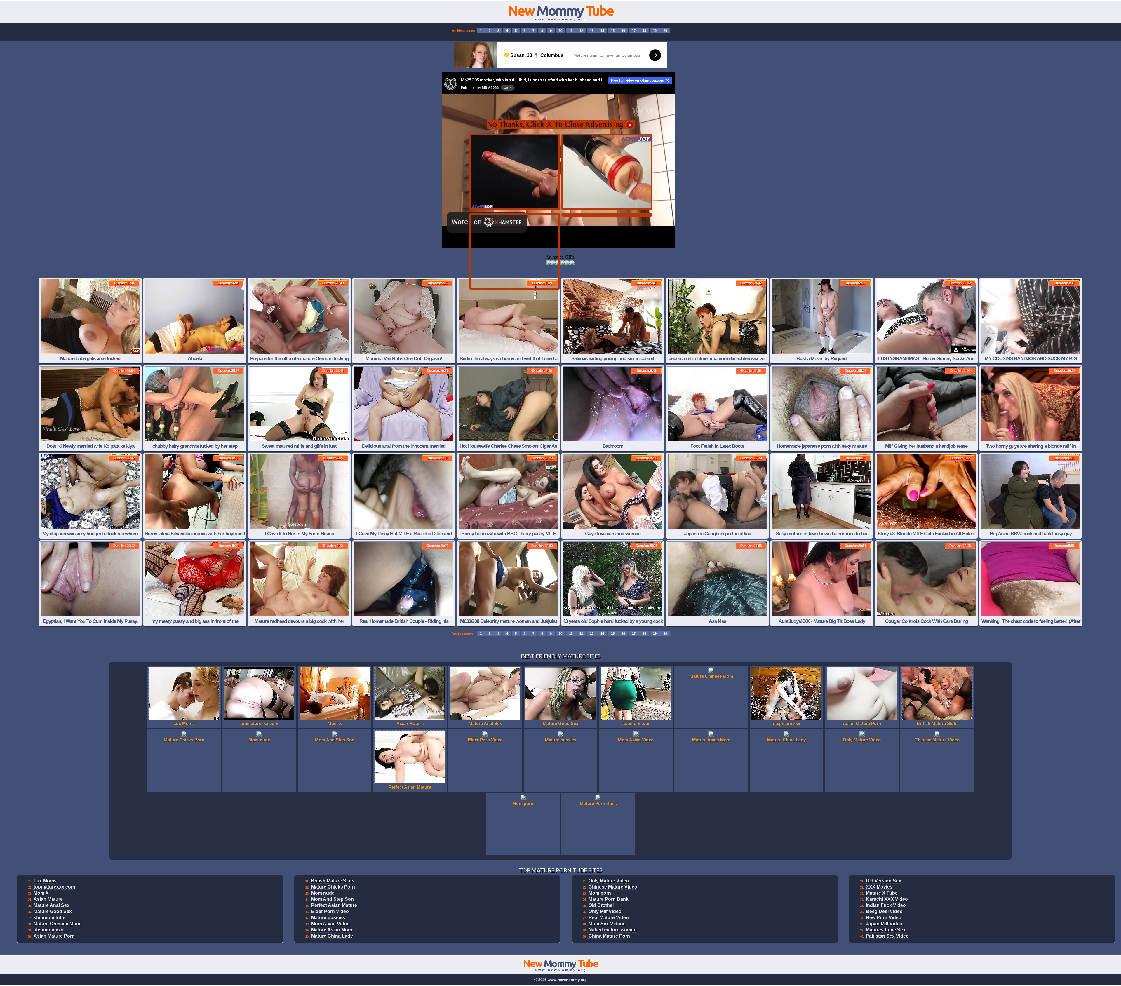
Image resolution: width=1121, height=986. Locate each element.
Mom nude (323, 893)
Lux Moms (45, 880)
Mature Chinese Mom (57, 923)
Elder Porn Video (330, 911)
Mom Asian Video (330, 923)
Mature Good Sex (53, 911)
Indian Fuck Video (886, 905)
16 (623, 30)
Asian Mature (48, 899)
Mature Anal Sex (51, 905)
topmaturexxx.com (54, 886)
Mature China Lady (332, 935)
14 (602, 30)
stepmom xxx (48, 929)
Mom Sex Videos (607, 923)
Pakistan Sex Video (887, 935)
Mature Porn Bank (609, 899)
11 (570, 30)
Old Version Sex (883, 880)
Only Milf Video (605, 911)
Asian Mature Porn (54, 935)
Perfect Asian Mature (334, 905)
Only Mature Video (609, 880)
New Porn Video (883, 917)
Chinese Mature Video (613, 886)
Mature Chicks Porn (333, 886)
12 (581, 30)
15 (613, 30)
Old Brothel (601, 905)
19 (655, 30)
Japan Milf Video (884, 923)
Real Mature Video (609, 917)
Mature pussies (328, 917)
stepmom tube (49, 917)
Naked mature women (613, 929)
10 (560, 30)
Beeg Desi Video (884, 911)
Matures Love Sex (886, 929)
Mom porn (600, 893)
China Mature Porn (609, 935)
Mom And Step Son (332, 899)
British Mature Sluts (332, 880)
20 (665, 30)
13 (591, 30)
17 (634, 30)
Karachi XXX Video (887, 899)
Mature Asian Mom (331, 929)
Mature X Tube (882, 893)
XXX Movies (879, 886)
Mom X (41, 893)
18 (644, 30)
